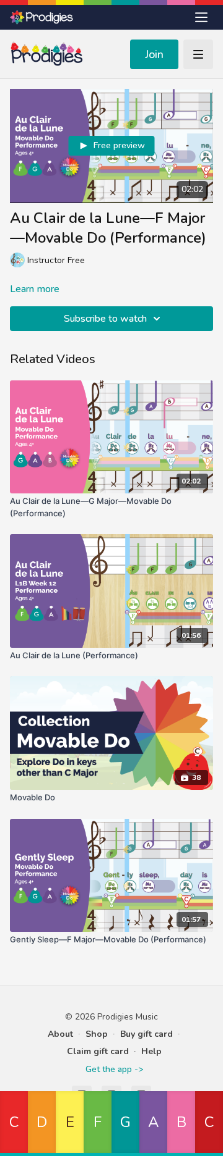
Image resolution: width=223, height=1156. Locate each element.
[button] (14, 1123)
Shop (96, 1034)
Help (151, 1051)
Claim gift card (98, 1051)
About (60, 1034)
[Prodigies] (42, 17)
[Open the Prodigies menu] (201, 17)
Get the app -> (114, 1069)
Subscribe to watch (105, 318)
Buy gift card (146, 1034)
